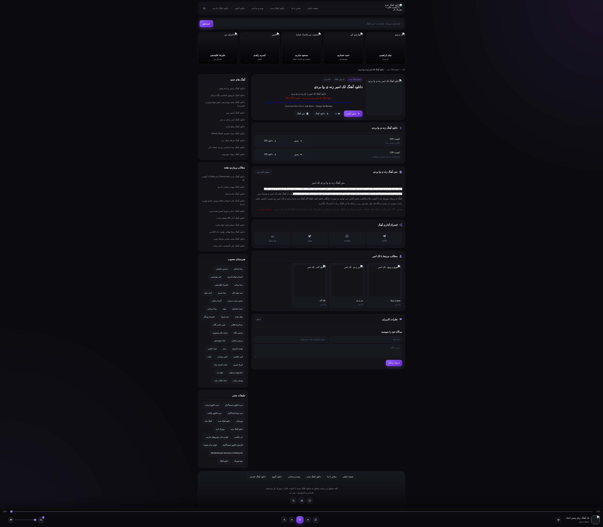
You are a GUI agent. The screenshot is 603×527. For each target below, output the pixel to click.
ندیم (224, 349)
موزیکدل (239, 421)
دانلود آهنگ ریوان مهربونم (233, 154)
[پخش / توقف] (300, 519)
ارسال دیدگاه (394, 363)
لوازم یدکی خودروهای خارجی (217, 437)
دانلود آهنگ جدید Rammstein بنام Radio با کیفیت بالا (223, 178)
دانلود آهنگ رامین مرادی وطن (232, 88)
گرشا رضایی (217, 301)
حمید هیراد (225, 317)
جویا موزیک (238, 461)
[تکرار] (316, 520)
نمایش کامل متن (263, 172)
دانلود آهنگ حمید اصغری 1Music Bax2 (228, 133)
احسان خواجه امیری (235, 277)
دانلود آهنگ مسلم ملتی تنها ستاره (230, 225)
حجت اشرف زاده (220, 365)
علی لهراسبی (216, 277)
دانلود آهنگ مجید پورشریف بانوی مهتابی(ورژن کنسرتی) (225, 104)
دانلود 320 (268, 141)
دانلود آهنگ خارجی (220, 8)
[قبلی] (292, 520)
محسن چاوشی (222, 269)
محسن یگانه (238, 333)
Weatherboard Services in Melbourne (227, 453)
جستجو (206, 23)
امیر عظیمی (238, 357)
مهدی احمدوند (237, 349)
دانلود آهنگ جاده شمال (235, 194)
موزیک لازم (220, 429)
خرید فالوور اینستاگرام (234, 405)
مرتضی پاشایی (237, 341)
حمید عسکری (237, 309)
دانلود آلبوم (240, 8)
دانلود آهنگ (321, 94)
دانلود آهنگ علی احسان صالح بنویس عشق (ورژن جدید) (223, 202)
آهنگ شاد (208, 421)
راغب (209, 357)
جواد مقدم (239, 317)
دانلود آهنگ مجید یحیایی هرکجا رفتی (229, 239)
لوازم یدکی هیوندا (210, 445)
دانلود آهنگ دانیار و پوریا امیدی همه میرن (227, 211)
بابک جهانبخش (219, 341)
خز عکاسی (238, 437)
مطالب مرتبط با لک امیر (385, 256)
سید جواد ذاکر (237, 293)
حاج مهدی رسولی (236, 372)
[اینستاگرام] (309, 500)
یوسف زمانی (238, 380)
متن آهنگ (301, 113)
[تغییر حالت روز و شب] (204, 8)
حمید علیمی (212, 349)
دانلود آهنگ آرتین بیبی (235, 113)
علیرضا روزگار (209, 317)
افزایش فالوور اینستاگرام (233, 445)
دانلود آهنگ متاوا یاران (235, 126)
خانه (403, 70)
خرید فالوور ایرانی (212, 405)
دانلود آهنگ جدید (277, 8)
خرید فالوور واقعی (214, 413)
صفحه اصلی (312, 8)
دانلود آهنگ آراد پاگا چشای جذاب (230, 218)
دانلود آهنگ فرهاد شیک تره (233, 140)
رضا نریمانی (212, 309)
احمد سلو (208, 293)
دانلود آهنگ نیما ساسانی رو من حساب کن (226, 147)
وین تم (292, 492)
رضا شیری (222, 293)
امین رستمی (222, 357)
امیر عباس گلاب (218, 325)
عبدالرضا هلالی (237, 325)
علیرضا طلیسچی (221, 285)
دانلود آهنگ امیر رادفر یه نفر (232, 119)
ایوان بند (220, 372)
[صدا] (10, 520)
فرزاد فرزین (238, 365)
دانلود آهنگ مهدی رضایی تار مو (231, 187)
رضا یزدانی (238, 285)
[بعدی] (308, 520)
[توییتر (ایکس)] (293, 500)
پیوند (224, 309)
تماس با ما (296, 8)
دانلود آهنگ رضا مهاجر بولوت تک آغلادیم (227, 232)
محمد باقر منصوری (220, 333)
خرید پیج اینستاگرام (235, 413)
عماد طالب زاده (221, 380)
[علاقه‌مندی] (558, 519)
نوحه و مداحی (257, 8)
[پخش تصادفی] (284, 520)
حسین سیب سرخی (235, 301)
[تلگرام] (301, 500)
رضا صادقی (238, 269)
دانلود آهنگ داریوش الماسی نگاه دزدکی (227, 95)
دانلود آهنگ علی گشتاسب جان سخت (229, 246)
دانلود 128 (268, 154)
